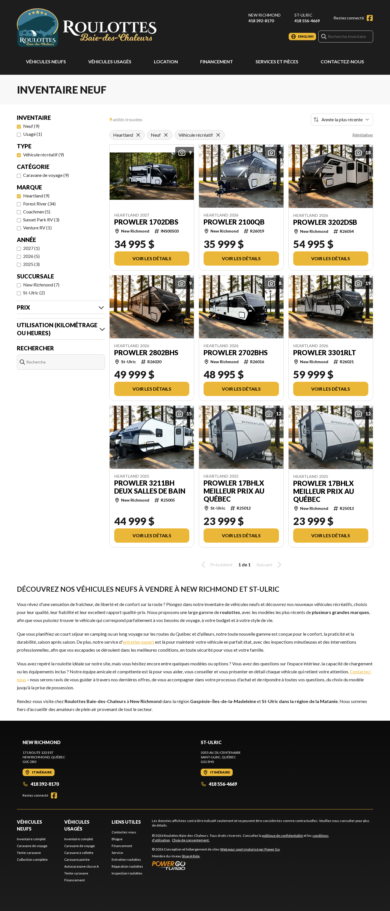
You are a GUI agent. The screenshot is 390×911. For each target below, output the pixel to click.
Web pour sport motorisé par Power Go (250, 849)
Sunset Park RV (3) (41, 219)
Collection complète (32, 859)
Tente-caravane (29, 853)
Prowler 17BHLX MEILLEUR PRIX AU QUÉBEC (234, 491)
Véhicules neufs (46, 61)
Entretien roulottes (126, 859)
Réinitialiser (362, 134)
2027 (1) (31, 248)
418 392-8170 (261, 20)
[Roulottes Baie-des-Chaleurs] (88, 27)
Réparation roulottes (127, 866)
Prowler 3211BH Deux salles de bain (149, 487)
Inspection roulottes (127, 873)
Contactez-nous (342, 61)
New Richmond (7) (41, 284)
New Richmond (264, 15)
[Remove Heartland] (138, 135)
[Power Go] (216, 865)
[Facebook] (369, 18)
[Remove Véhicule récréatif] (218, 135)
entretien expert (138, 642)
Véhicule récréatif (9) (43, 154)
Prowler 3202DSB (325, 222)
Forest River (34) (39, 203)
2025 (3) (31, 264)
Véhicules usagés (109, 61)
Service (117, 853)
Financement (216, 61)
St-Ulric (303, 15)
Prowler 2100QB (234, 222)
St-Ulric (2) (34, 292)
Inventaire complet (31, 839)
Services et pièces (277, 61)
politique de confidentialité (282, 835)
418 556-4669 (307, 20)
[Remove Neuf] (166, 135)
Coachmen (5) (36, 211)
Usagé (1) (32, 134)
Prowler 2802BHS (146, 353)
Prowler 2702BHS (236, 353)
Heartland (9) (36, 195)
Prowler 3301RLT (324, 353)
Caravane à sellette (78, 853)
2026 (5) (31, 256)
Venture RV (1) (37, 227)
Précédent (221, 564)
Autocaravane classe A (81, 866)
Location (166, 61)
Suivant (264, 564)
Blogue (117, 839)
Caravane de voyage (32, 846)
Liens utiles (126, 822)
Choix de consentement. (191, 840)
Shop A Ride (191, 856)
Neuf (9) (31, 126)
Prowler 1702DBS (146, 222)
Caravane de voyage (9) (46, 175)
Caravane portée (77, 859)
